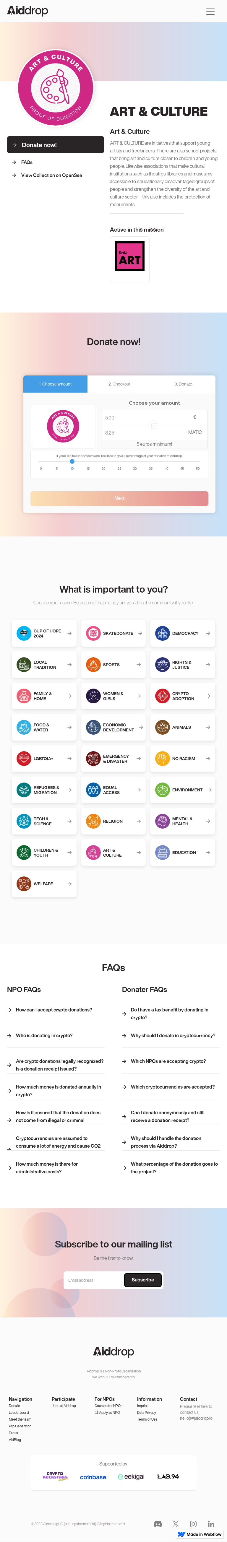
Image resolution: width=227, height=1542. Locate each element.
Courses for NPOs (108, 1405)
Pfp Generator (20, 1426)
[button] (210, 11)
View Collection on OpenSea (51, 175)
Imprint (142, 1405)
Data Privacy (146, 1412)
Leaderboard (19, 1412)
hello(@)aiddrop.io (196, 1418)
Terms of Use (147, 1419)
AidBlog (15, 1439)
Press (13, 1432)
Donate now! (39, 144)
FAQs (27, 162)
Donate (14, 1405)
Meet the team (20, 1419)
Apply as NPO (109, 1412)
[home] (27, 11)
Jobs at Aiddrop (64, 1405)
